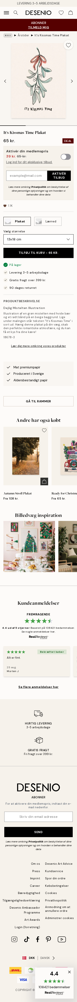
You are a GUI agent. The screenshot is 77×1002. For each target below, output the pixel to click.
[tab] (13, 124)
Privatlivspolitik (56, 900)
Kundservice (54, 871)
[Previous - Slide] (5, 81)
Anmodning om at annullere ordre (57, 908)
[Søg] (16, 13)
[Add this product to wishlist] (68, 45)
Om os (35, 864)
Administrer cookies (59, 918)
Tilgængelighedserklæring (21, 900)
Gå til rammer (38, 401)
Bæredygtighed (29, 893)
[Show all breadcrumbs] (7, 35)
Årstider (23, 35)
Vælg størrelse (14, 231)
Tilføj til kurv (38, 253)
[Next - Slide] (71, 81)
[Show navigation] (6, 13)
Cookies (51, 893)
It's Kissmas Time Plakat (51, 35)
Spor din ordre (55, 878)
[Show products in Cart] (70, 13)
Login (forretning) (27, 927)
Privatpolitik (38, 187)
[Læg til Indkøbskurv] (44, 481)
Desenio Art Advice (59, 864)
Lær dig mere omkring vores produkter (38, 346)
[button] (54, 983)
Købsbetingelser (57, 886)
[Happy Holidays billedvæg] (29, 546)
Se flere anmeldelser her (38, 687)
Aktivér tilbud (59, 176)
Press (36, 871)
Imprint (35, 878)
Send (38, 832)
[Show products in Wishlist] (61, 13)
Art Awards (32, 920)
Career (35, 886)
